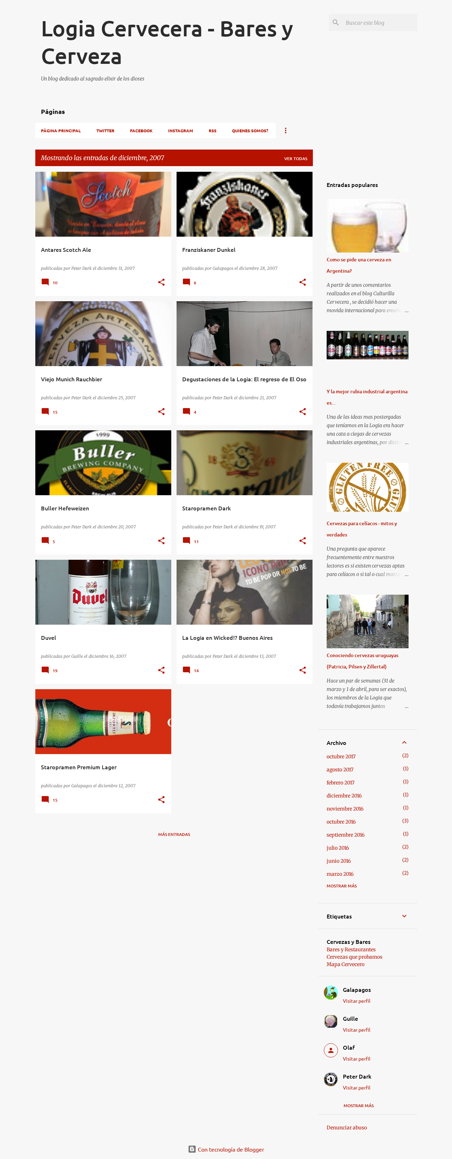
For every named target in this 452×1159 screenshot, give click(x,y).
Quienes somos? (250, 130)
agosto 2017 (340, 769)
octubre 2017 (341, 756)
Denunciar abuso (347, 1127)
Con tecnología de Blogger (230, 1149)
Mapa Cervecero (345, 964)
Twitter (105, 130)
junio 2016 (339, 861)
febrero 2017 (341, 782)
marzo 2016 (340, 874)
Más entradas (174, 834)
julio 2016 (338, 848)
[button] (161, 282)
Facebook (141, 130)
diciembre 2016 (344, 796)
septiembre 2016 (345, 835)
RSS (212, 130)
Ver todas (295, 159)
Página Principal (61, 130)
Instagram (180, 130)
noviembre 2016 (345, 809)
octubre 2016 (341, 822)
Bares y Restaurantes (351, 949)
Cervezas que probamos (354, 957)
